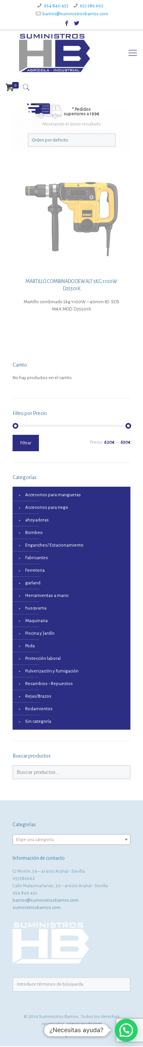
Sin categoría (38, 721)
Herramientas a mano (47, 595)
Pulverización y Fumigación (52, 671)
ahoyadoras (37, 520)
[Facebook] (67, 23)
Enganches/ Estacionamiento (54, 545)
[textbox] (71, 840)
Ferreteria (35, 570)
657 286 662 (91, 5)
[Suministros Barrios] (54, 53)
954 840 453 (56, 5)
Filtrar (25, 443)
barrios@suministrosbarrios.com (75, 13)
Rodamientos (39, 708)
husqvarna (36, 608)
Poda (30, 645)
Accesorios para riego (46, 507)
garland (32, 583)
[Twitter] (76, 23)
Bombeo (34, 532)
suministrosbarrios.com (37, 907)
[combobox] (71, 839)
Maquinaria (36, 620)
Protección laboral (43, 658)
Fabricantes (36, 557)
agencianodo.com (84, 1023)
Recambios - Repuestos (49, 683)
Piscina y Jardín (40, 633)
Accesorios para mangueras (53, 494)
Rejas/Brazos (38, 696)
